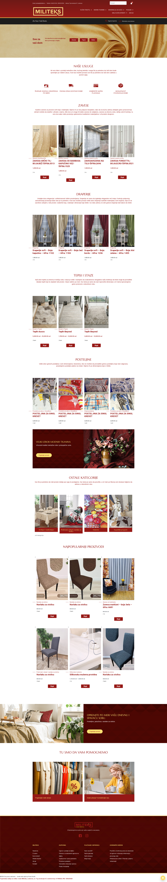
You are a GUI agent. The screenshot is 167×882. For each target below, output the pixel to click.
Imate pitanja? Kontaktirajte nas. (98, 798)
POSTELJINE (83, 359)
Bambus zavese (63, 158)
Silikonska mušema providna (83, 674)
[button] (86, 9)
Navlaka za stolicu (45, 604)
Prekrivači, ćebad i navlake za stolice (48, 672)
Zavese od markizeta (109, 602)
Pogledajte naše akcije (43, 798)
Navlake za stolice (42, 602)
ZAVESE (83, 105)
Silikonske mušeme (76, 672)
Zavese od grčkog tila (39, 158)
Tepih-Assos (39, 331)
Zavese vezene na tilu (91, 158)
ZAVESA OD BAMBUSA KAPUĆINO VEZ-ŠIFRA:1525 (69, 164)
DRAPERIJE (83, 194)
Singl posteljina (89, 411)
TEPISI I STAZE (83, 275)
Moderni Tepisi (37, 329)
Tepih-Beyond (65, 331)
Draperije (35, 248)
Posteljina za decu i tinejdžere (42, 411)
